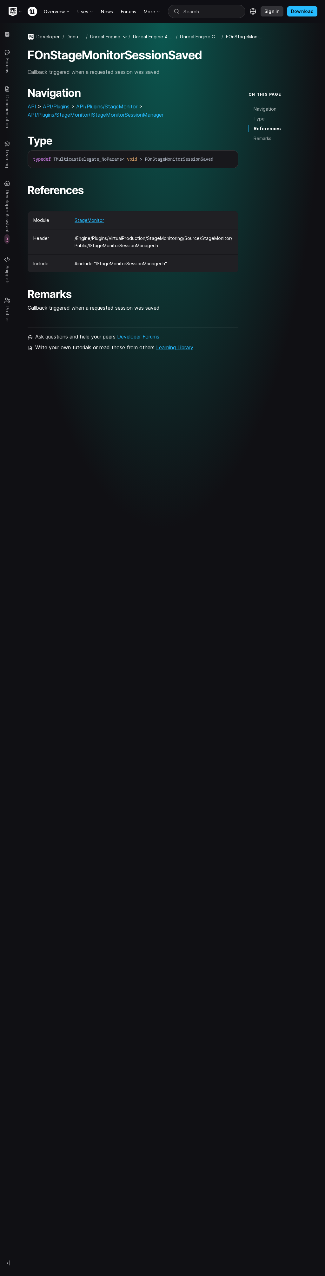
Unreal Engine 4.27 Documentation (153, 36)
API (32, 106)
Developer (48, 36)
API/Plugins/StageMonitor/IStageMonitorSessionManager (95, 115)
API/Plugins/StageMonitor (106, 106)
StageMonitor (89, 220)
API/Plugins (56, 106)
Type (259, 118)
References (267, 128)
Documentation (75, 36)
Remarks (262, 138)
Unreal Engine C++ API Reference (199, 36)
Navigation (265, 109)
